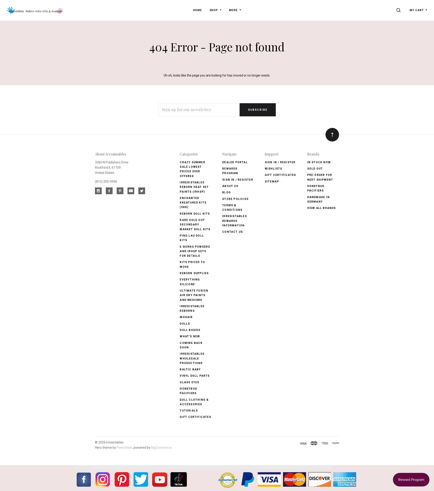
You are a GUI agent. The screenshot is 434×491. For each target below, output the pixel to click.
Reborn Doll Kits (195, 213)
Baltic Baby (190, 369)
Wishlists (273, 168)
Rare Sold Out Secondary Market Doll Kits (195, 224)
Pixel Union (124, 447)
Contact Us (232, 231)
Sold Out (315, 168)
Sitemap (272, 181)
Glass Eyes (189, 382)
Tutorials (189, 410)
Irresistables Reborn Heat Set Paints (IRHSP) (194, 187)
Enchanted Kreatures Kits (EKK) (193, 202)
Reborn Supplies (194, 273)
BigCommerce (161, 447)
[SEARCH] (399, 10)
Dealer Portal (235, 162)
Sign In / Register (237, 179)
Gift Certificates (195, 417)
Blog (226, 192)
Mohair (186, 317)
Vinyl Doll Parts (195, 375)
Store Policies (235, 199)
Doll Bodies (190, 330)
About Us (230, 186)
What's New (190, 336)
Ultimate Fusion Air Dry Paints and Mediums (194, 295)
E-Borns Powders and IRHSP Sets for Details (195, 251)
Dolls (185, 323)
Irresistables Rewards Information (234, 221)
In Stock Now (319, 162)
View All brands (321, 208)
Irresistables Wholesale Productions (192, 358)
